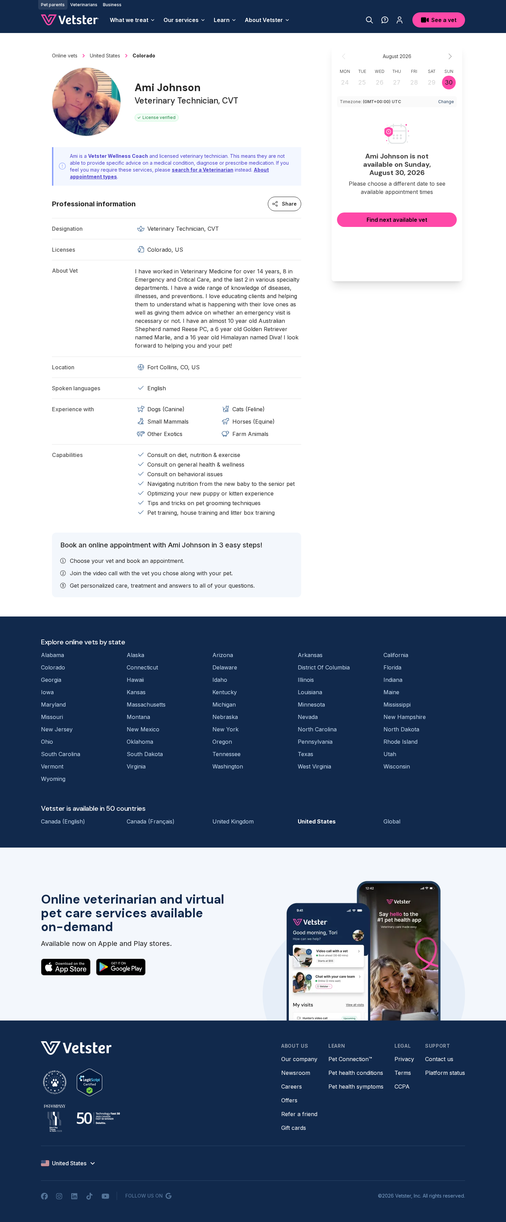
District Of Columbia (324, 667)
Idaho (219, 679)
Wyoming (53, 778)
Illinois (306, 679)
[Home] (70, 19)
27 (396, 82)
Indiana (392, 679)
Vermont (52, 766)
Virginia (136, 766)
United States (317, 821)
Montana (138, 716)
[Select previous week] (344, 56)
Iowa (47, 692)
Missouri (52, 716)
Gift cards (293, 1127)
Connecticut (142, 667)
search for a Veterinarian (202, 170)
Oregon (222, 741)
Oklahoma (140, 741)
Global (391, 821)
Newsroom (295, 1072)
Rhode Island (400, 741)
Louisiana (310, 692)
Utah (389, 754)
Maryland (53, 704)
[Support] (384, 20)
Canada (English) (63, 821)
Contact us (439, 1059)
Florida (392, 667)
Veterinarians (83, 4)
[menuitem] (132, 20)
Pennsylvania (315, 741)
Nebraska (225, 716)
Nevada (308, 716)
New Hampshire (404, 716)
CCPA (402, 1086)
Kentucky (224, 692)
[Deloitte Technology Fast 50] (98, 1118)
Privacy (404, 1059)
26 (379, 82)
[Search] (369, 20)
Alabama (52, 655)
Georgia (51, 679)
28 (414, 82)
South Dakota (145, 754)
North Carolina (317, 729)
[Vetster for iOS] (66, 967)
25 (362, 82)
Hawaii (135, 679)
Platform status (445, 1072)
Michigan (224, 704)
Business (112, 4)
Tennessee (226, 754)
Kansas (136, 692)
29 (431, 82)
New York (225, 729)
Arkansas (310, 655)
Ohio (47, 741)
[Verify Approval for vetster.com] (89, 1082)
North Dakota (401, 729)
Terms (402, 1072)
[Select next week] (450, 56)
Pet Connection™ (350, 1059)
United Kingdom (233, 821)
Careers (291, 1086)
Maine (391, 692)
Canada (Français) (151, 821)
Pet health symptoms (355, 1086)
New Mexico (143, 729)
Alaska (135, 655)
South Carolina (60, 754)
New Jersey (57, 729)
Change (446, 101)
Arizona (222, 655)
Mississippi (397, 704)
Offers (289, 1100)
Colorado (53, 667)
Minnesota (311, 704)
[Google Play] (121, 967)
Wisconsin (396, 766)
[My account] (399, 20)
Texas (305, 754)
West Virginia (314, 766)
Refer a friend (299, 1114)
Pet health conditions (355, 1072)
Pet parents (53, 4)
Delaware (224, 667)
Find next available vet (397, 219)
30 (449, 82)
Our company (299, 1059)
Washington (227, 766)
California (395, 655)
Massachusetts (146, 704)
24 (345, 82)
